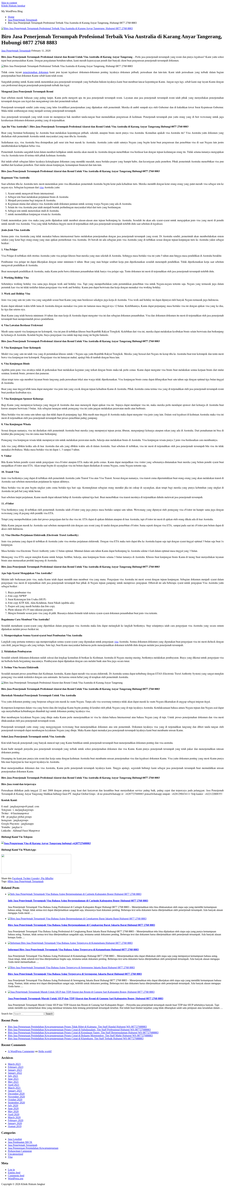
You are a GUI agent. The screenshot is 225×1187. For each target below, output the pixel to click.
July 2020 (13, 1105)
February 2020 (15, 1120)
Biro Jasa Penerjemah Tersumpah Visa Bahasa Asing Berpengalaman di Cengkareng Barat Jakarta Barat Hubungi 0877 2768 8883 (81, 925)
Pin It (43, 878)
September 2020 (16, 1102)
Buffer (50, 878)
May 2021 (13, 1081)
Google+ (35, 878)
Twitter (26, 878)
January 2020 (15, 1123)
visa (42, 187)
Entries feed (14, 1172)
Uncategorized (15, 1154)
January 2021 (15, 1090)
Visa (10, 1157)
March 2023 (14, 1064)
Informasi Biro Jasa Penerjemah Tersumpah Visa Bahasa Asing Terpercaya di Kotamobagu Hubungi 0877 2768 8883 (73, 949)
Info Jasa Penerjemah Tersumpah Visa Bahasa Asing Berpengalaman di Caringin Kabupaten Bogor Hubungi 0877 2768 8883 (78, 900)
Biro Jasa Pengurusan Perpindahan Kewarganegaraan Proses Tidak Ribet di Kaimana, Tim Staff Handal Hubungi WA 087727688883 (77, 1026)
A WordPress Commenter (21, 1051)
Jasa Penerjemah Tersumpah (16, 50)
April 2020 (13, 1114)
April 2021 (13, 1084)
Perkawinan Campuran (20, 1151)
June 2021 (13, 1078)
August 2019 (14, 1126)
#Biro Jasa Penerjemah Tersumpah (25, 881)
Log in (11, 1169)
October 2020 (15, 1099)
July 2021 (13, 1075)
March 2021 (14, 1087)
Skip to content (9, 2)
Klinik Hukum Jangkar (13, 5)
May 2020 (13, 1111)
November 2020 (16, 1096)
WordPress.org (15, 1178)
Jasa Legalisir (15, 1139)
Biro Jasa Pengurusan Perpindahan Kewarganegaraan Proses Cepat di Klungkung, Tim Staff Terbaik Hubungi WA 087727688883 (75, 1038)
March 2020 (14, 1117)
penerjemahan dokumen (35, 72)
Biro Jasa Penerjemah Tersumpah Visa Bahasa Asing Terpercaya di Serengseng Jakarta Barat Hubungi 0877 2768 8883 (75, 974)
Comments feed (16, 1175)
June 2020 (13, 1108)
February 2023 (15, 1067)
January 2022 (15, 1073)
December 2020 (16, 1093)
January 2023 (15, 1070)
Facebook (17, 878)
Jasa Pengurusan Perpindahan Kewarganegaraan (33, 1148)
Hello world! (45, 1051)
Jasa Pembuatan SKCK (20, 1142)
